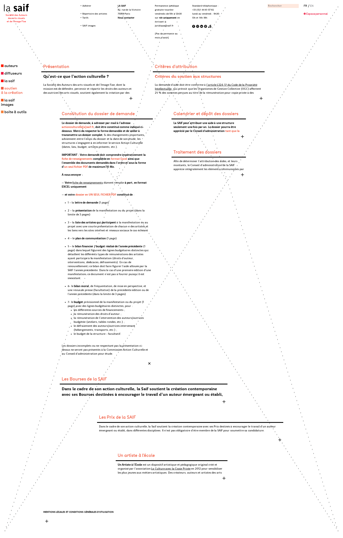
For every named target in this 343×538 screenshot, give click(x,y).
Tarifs (85, 18)
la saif (9, 81)
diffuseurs (13, 73)
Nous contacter (126, 18)
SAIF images (89, 26)
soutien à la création (12, 90)
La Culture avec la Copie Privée (171, 468)
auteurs (11, 65)
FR (305, 6)
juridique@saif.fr (164, 26)
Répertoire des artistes (94, 14)
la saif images (8, 102)
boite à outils (15, 112)
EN (311, 6)
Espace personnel (317, 14)
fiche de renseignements (87, 182)
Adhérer (86, 6)
